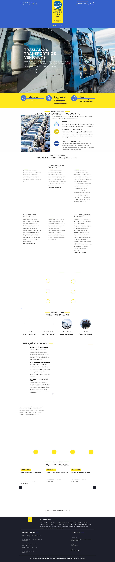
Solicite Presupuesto (29, 183)
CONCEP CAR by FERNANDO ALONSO (31, 535)
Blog (60, 25)
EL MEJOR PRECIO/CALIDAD (39, 347)
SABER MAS (29, 71)
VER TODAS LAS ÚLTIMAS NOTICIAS (57, 510)
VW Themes (81, 558)
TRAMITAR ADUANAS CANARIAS (57, 472)
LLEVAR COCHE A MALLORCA (31, 472)
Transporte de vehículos (57, 13)
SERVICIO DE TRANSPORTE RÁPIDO (39, 380)
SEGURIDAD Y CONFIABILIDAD (40, 362)
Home (55, 25)
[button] (13, 60)
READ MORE (24, 483)
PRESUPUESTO (82, 3)
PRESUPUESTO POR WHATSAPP (46, 71)
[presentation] (20, 487)
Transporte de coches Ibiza (80, 472)
